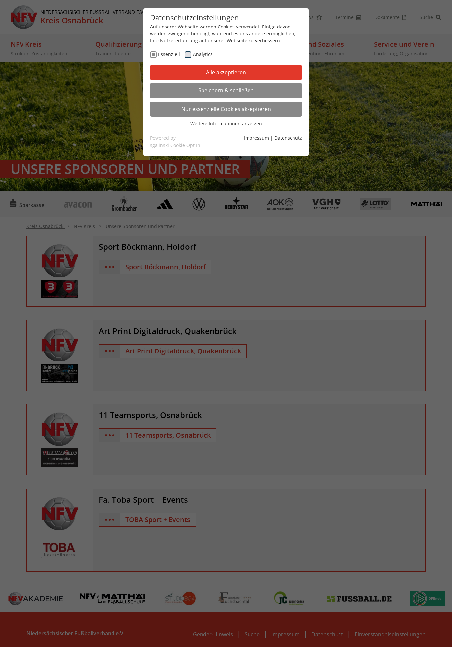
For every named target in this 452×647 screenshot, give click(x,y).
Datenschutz (288, 138)
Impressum (256, 138)
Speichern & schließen (226, 90)
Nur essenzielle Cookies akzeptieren (226, 109)
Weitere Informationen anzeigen (226, 123)
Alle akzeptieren (226, 72)
